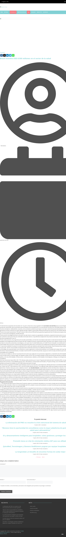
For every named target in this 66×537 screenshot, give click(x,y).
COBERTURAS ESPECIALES (21, 12)
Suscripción (45, 12)
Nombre (2, 479)
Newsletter (39, 12)
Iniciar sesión (32, 506)
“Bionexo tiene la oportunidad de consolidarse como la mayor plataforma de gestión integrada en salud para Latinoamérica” (13, 511)
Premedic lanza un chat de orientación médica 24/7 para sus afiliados (13, 519)
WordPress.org (33, 512)
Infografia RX (13, 12)
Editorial (6, 12)
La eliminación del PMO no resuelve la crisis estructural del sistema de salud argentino (12, 507)
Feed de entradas (34, 508)
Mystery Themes (3, 533)
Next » (43, 457)
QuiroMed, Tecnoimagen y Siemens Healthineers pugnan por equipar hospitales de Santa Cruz (13, 522)
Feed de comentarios (34, 510)
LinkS (29, 12)
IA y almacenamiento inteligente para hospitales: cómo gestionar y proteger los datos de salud (13, 515)
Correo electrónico (31, 479)
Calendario (33, 12)
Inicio (2, 12)
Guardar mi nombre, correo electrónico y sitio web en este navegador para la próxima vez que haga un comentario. (26, 485)
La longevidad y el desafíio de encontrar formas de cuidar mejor (40, 452)
